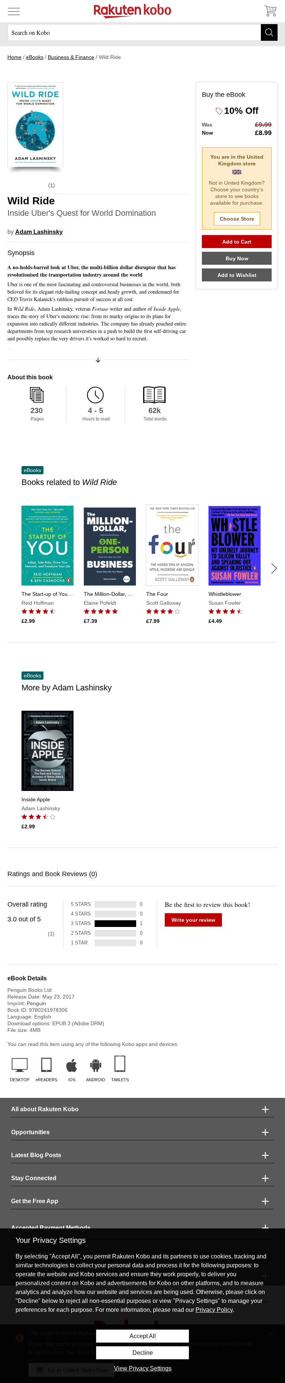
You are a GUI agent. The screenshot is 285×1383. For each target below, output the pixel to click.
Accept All (143, 1336)
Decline (142, 1353)
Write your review (193, 920)
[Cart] (270, 11)
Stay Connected (33, 1178)
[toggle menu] (14, 11)
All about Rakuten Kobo (45, 1109)
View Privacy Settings (142, 1368)
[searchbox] (142, 32)
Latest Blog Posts (36, 1155)
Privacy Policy (214, 1310)
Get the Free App (34, 1201)
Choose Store (237, 219)
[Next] (274, 568)
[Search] (269, 32)
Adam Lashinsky (39, 232)
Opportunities (30, 1132)
